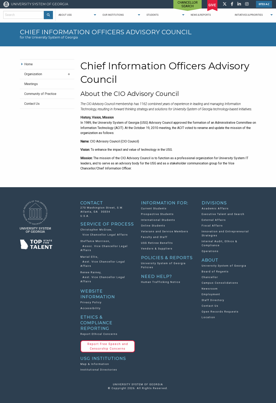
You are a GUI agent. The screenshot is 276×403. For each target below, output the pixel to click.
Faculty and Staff (154, 237)
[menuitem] (47, 64)
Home (28, 64)
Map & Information (94, 364)
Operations (210, 251)
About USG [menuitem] (65, 15)
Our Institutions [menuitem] (113, 15)
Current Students (154, 208)
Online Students (153, 225)
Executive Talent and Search (223, 214)
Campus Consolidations (220, 282)
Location (208, 317)
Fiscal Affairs (212, 225)
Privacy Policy (91, 302)
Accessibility (90, 308)
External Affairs (214, 219)
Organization (33, 74)
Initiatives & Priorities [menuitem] (249, 15)
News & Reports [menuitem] (201, 15)
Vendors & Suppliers (157, 248)
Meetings (31, 84)
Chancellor (210, 277)
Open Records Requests (220, 311)
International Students (158, 219)
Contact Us (32, 104)
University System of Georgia (224, 265)
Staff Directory (213, 300)
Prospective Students (157, 214)
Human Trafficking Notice (160, 282)
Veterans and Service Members (164, 231)
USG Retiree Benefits (157, 242)
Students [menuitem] (152, 15)
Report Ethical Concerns (99, 333)
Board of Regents (215, 271)
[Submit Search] (48, 15)
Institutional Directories (98, 369)
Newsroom (210, 288)
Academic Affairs (215, 208)
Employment (211, 294)
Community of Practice (40, 94)
